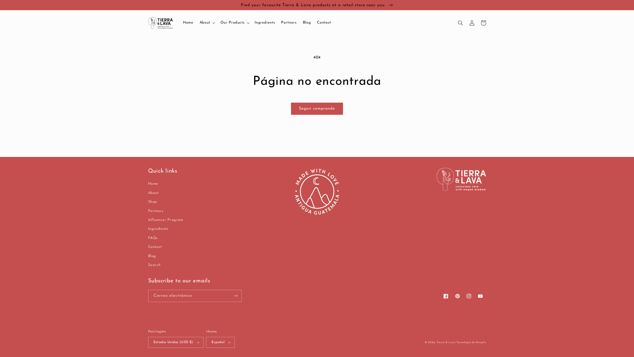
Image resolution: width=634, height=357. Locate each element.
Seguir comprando (317, 109)
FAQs (153, 238)
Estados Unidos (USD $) (173, 342)
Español (217, 342)
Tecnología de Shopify (471, 342)
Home (153, 184)
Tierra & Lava (446, 342)
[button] (206, 22)
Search (154, 265)
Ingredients (158, 229)
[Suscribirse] (235, 296)
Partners (155, 211)
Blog (152, 256)
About (153, 193)
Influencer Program (165, 220)
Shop (152, 202)
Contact (155, 247)
